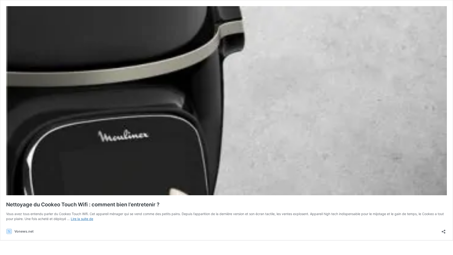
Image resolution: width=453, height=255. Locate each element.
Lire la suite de (82, 219)
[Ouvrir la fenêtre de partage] (443, 230)
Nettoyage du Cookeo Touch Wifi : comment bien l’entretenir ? (82, 204)
